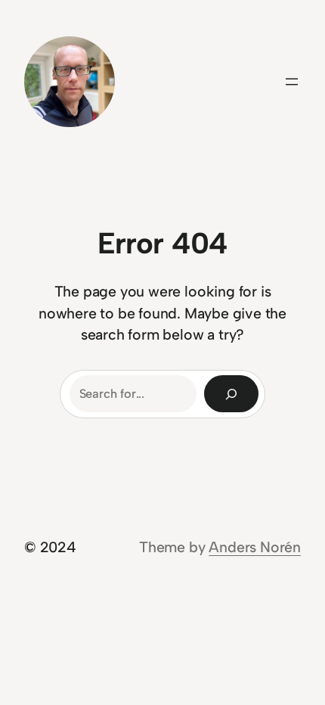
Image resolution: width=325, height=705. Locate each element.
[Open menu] (292, 82)
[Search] (231, 394)
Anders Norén (255, 547)
